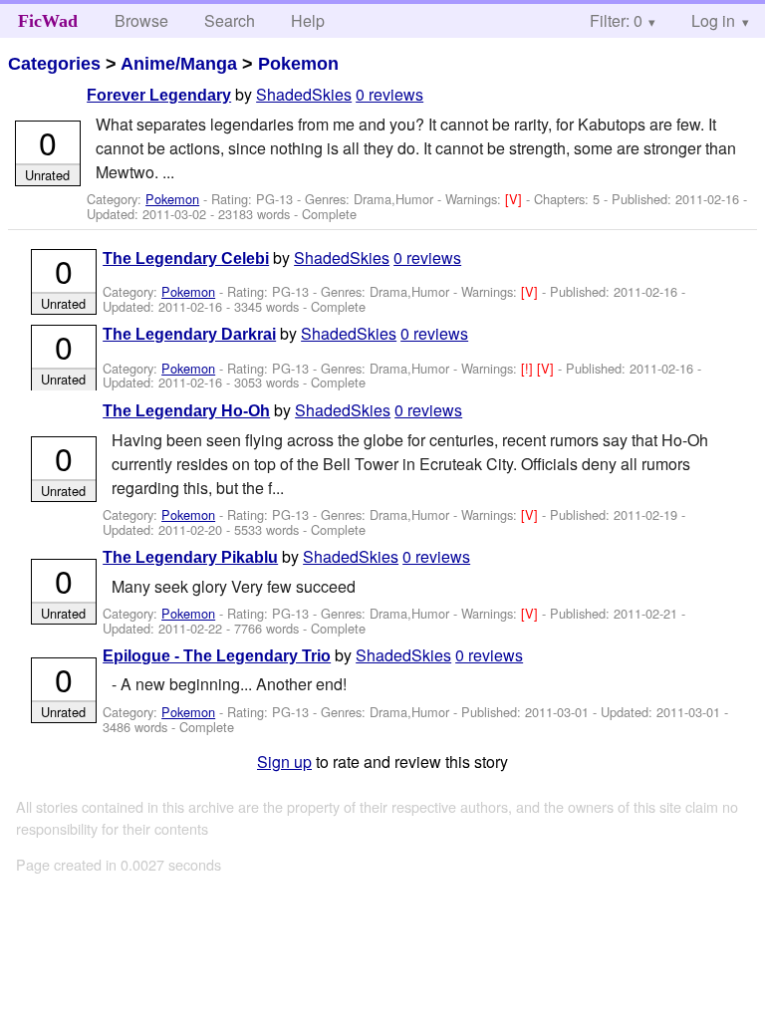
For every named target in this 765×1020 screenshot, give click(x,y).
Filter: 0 (616, 20)
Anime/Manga (179, 64)
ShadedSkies (304, 94)
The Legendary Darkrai (189, 334)
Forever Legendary (159, 95)
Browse (141, 20)
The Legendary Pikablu (190, 557)
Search (229, 20)
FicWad (48, 21)
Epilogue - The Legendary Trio (217, 655)
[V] (515, 198)
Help (308, 20)
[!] (529, 368)
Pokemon (298, 64)
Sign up (284, 761)
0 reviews (389, 94)
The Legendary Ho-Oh (186, 410)
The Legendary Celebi (186, 258)
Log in (713, 20)
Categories (54, 64)
